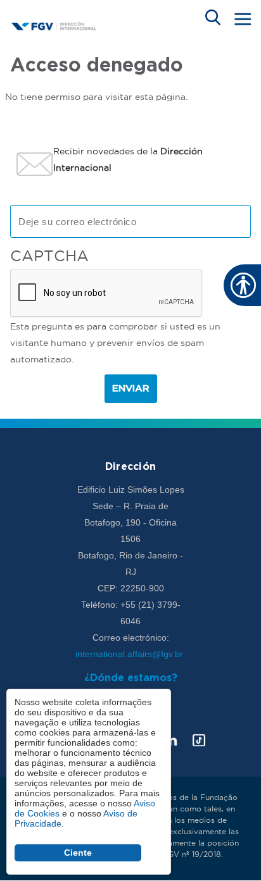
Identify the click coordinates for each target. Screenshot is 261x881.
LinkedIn (171, 740)
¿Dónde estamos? (130, 678)
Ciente (78, 852)
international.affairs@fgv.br (130, 654)
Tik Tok (199, 740)
